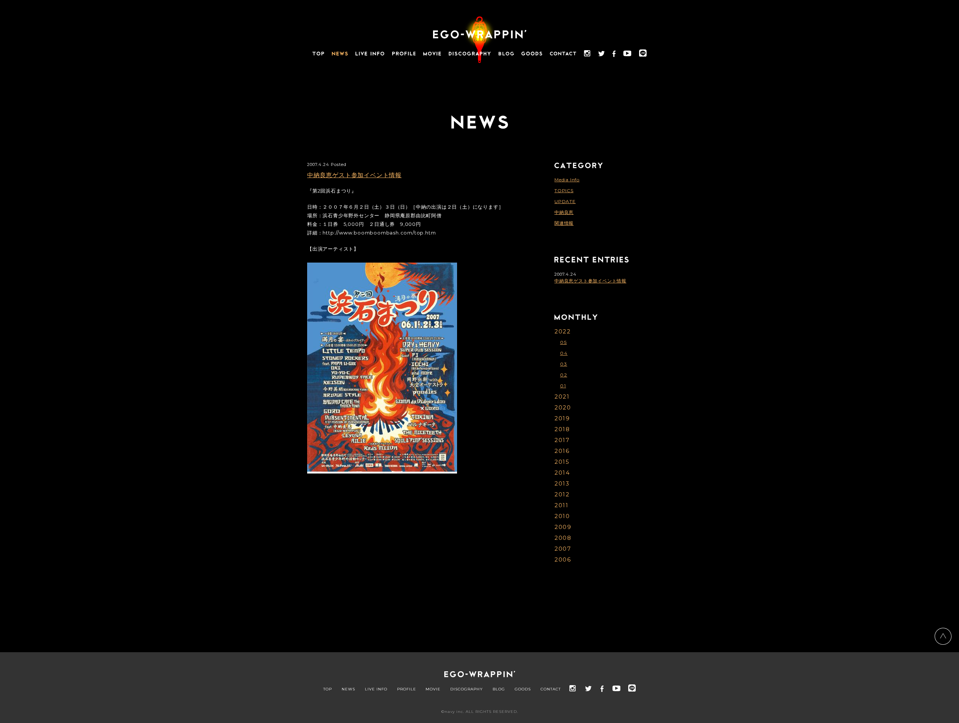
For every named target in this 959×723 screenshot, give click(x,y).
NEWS (348, 689)
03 (563, 364)
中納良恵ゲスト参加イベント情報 (354, 175)
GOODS (523, 689)
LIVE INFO (376, 689)
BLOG (499, 689)
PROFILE (406, 689)
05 (563, 342)
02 (563, 375)
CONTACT (551, 689)
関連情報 (564, 223)
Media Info (567, 179)
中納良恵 (564, 212)
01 (563, 385)
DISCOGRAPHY (466, 689)
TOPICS (564, 190)
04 (564, 353)
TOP (327, 689)
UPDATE (565, 201)
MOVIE (433, 689)
